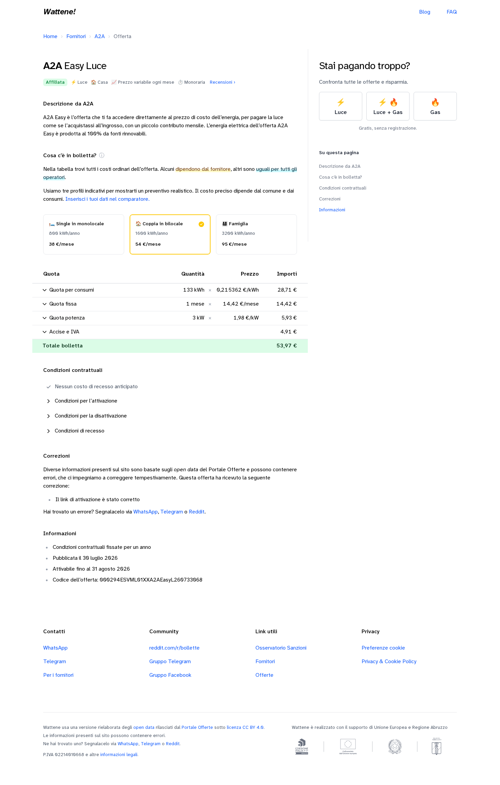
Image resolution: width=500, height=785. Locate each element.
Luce (341, 107)
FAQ (452, 12)
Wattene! (59, 12)
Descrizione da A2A (340, 166)
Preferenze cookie (383, 648)
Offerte (264, 675)
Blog (424, 12)
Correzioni (329, 199)
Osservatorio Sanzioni (280, 648)
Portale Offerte (197, 727)
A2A (100, 36)
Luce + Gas (387, 107)
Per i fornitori (58, 675)
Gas (435, 107)
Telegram (171, 512)
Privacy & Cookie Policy (389, 662)
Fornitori (76, 36)
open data (143, 727)
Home (50, 36)
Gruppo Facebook (170, 675)
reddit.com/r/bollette (174, 648)
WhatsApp (145, 512)
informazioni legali (118, 754)
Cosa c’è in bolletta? (340, 177)
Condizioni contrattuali (342, 188)
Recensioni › (222, 82)
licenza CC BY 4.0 (245, 727)
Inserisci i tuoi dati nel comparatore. (107, 199)
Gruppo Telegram (170, 662)
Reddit (196, 512)
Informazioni (332, 210)
